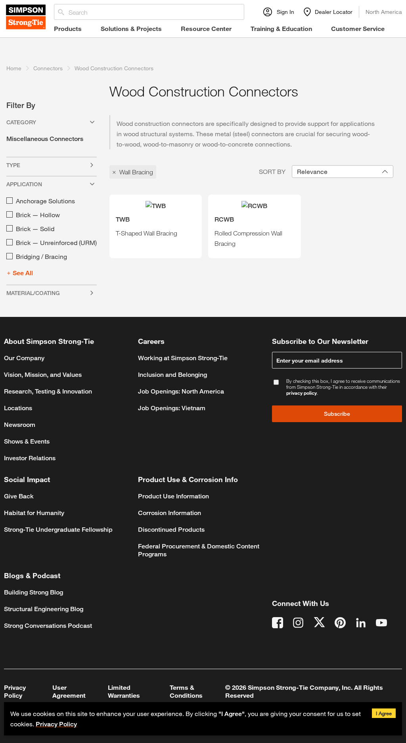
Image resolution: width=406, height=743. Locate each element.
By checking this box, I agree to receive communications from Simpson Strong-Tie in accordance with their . (343, 387)
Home (13, 68)
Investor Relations (30, 458)
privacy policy (301, 393)
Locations (18, 408)
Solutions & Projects (131, 28)
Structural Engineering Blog (43, 609)
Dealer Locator (333, 11)
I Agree (384, 713)
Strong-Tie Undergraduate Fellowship (58, 529)
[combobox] (342, 171)
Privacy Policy (56, 724)
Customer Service (358, 28)
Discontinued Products (171, 529)
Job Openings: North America (181, 391)
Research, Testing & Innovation (48, 391)
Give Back (19, 496)
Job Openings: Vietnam (171, 408)
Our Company (24, 358)
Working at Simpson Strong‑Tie (183, 358)
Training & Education (281, 28)
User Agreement (69, 691)
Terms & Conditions (186, 691)
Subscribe (337, 413)
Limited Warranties (124, 691)
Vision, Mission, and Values (43, 374)
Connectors (48, 68)
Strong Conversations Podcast (48, 625)
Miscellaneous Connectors (44, 139)
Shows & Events (27, 441)
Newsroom (19, 424)
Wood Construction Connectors (114, 68)
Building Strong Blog (33, 592)
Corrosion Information (169, 513)
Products (68, 28)
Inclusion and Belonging (172, 374)
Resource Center (206, 28)
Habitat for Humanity (34, 513)
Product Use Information (173, 496)
